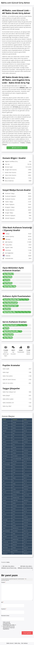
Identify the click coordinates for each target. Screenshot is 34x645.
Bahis (8, 562)
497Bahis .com (24, 87)
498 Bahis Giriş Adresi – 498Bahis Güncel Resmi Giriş (25, 567)
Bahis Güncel (10, 643)
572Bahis (22, 142)
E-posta (3, 609)
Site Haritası (24, 643)
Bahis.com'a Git (17, 147)
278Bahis (4, 144)
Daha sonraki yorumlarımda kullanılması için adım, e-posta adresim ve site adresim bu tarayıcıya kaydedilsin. (9, 626)
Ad (2, 602)
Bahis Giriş (17, 643)
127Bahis (28, 142)
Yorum (3, 582)
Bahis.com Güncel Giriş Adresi (15, 2)
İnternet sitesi (5, 615)
